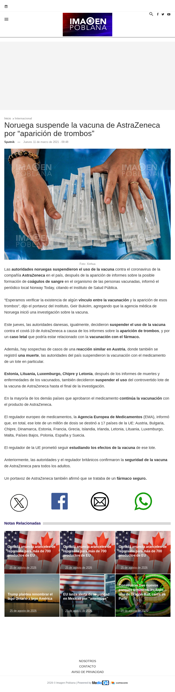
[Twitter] (163, 14)
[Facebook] (157, 14)
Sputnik (9, 142)
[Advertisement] (87, 76)
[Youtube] (169, 14)
